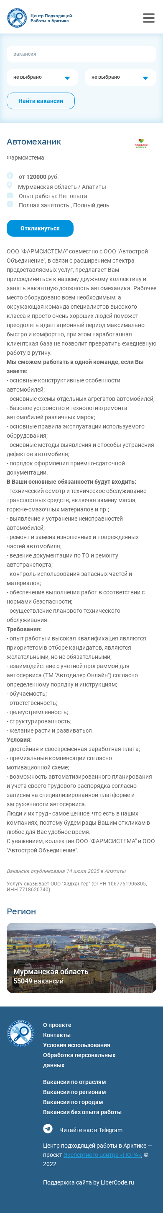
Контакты (57, 1035)
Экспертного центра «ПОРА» (102, 1154)
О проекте (57, 1025)
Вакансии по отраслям (74, 1082)
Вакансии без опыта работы (82, 1112)
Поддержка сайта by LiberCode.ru (88, 1182)
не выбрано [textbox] (27, 77)
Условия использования (76, 1045)
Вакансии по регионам (74, 1092)
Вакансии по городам (73, 1102)
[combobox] (42, 77)
